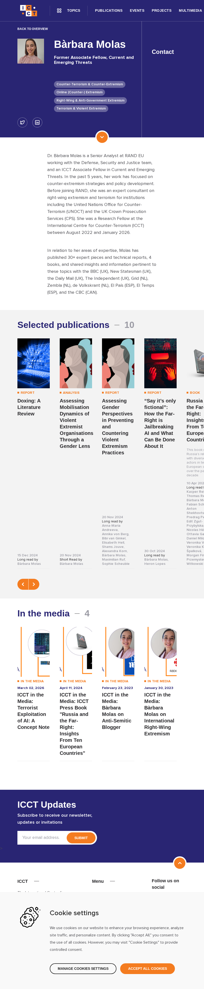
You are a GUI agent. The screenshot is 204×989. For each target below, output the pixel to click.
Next (33, 584)
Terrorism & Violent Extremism (81, 108)
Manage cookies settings (83, 969)
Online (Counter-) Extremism (79, 92)
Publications (108, 10)
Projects (161, 10)
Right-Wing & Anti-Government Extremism (90, 100)
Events (137, 10)
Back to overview (32, 29)
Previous (22, 584)
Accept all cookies (147, 969)
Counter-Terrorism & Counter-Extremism (89, 84)
